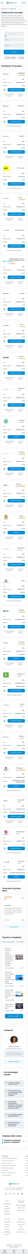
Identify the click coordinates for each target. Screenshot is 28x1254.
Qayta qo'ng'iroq (14, 1061)
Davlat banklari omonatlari (9, 1165)
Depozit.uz (4, 9)
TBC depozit (5, 1170)
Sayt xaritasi (7, 1214)
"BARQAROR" (21, 73)
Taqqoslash (21, 1224)
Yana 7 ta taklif (20, 506)
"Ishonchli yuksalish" (20, 230)
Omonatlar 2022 (6, 1175)
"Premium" (22, 704)
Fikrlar (21, 1227)
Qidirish (7, 1206)
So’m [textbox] (6, 39)
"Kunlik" (23, 580)
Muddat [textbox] (7, 45)
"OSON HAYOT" (21, 106)
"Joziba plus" (21, 642)
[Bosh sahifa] (12, 3)
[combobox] (14, 39)
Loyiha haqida (7, 1204)
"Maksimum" (22, 736)
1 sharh (22, 920)
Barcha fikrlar (14, 927)
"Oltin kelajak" (19, 768)
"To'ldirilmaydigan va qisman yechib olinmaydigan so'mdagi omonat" (17, 260)
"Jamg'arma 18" (21, 674)
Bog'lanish (7, 1209)
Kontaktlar (21, 1229)
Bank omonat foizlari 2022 (8, 1172)
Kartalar (7, 1227)
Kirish (23, 2)
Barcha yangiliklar (14, 1016)
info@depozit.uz (21, 1232)
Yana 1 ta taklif (20, 95)
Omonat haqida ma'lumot (9, 95)
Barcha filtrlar (11, 57)
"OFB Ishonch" (21, 388)
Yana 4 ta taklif (20, 314)
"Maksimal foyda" (20, 831)
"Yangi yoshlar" (21, 799)
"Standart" (22, 293)
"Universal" (18, 484)
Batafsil (16, 437)
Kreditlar (7, 1224)
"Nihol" (21, 324)
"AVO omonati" (21, 168)
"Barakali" (21, 356)
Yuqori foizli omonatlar (7, 1160)
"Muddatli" (21, 610)
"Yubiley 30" (22, 420)
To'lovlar (7, 1229)
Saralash (14, 52)
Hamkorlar (7, 1211)
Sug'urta (7, 1234)
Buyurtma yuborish (16, 89)
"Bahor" (20, 197)
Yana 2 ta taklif (20, 157)
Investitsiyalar (7, 1232)
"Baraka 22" (22, 136)
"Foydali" (21, 516)
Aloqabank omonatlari (7, 1168)
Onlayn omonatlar (6, 1163)
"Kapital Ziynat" (21, 548)
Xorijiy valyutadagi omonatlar (9, 1158)
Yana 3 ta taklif (20, 282)
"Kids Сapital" (21, 861)
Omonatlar (7, 920)
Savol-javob (21, 1207)
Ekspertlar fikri (21, 1210)
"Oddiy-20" (21, 452)
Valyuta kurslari (21, 1222)
